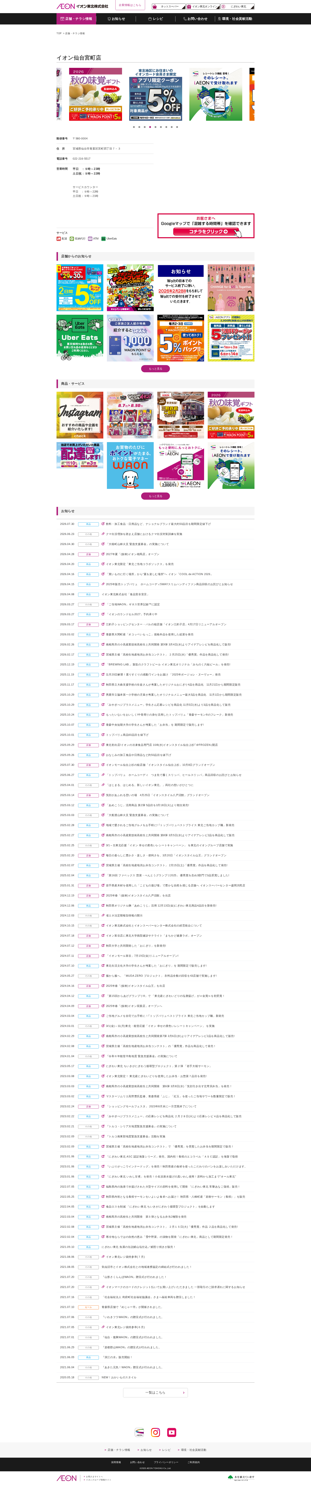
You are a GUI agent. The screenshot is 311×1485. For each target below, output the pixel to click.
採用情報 (116, 1462)
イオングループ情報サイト (98, 1480)
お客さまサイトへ (94, 1476)
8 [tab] (172, 127)
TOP (59, 33)
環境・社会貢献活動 (193, 1449)
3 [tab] (145, 127)
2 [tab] (139, 127)
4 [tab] (150, 127)
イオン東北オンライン (204, 6)
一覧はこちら (155, 1392)
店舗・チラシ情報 (75, 33)
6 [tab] (161, 127)
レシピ (166, 1449)
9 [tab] (177, 127)
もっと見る (155, 368)
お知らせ (146, 1449)
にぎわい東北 (238, 6)
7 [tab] (166, 127)
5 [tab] (155, 127)
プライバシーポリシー (166, 1462)
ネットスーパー (170, 6)
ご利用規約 (194, 1462)
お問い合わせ (137, 1462)
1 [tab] (134, 127)
